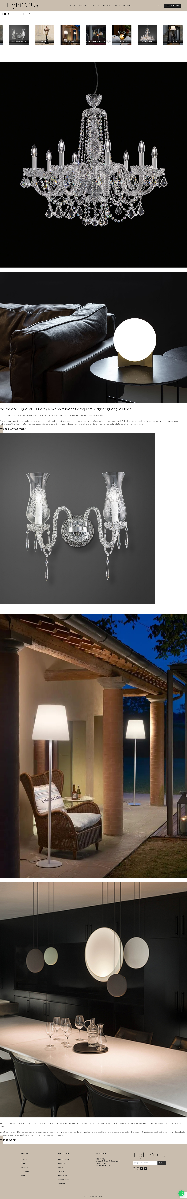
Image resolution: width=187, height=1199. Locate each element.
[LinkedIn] (145, 1168)
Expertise (84, 6)
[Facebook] (141, 1168)
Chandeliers (62, 1163)
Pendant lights (63, 1159)
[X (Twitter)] (134, 1168)
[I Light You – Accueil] (22, 6)
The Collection (172, 5)
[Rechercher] (159, 6)
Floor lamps (62, 1175)
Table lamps (62, 1171)
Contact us (25, 1171)
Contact (127, 6)
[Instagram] (138, 1168)
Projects (107, 6)
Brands (96, 6)
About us (71, 6)
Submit (161, 1163)
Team (117, 6)
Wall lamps (62, 1167)
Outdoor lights (63, 1179)
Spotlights (62, 1183)
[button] (93, 429)
